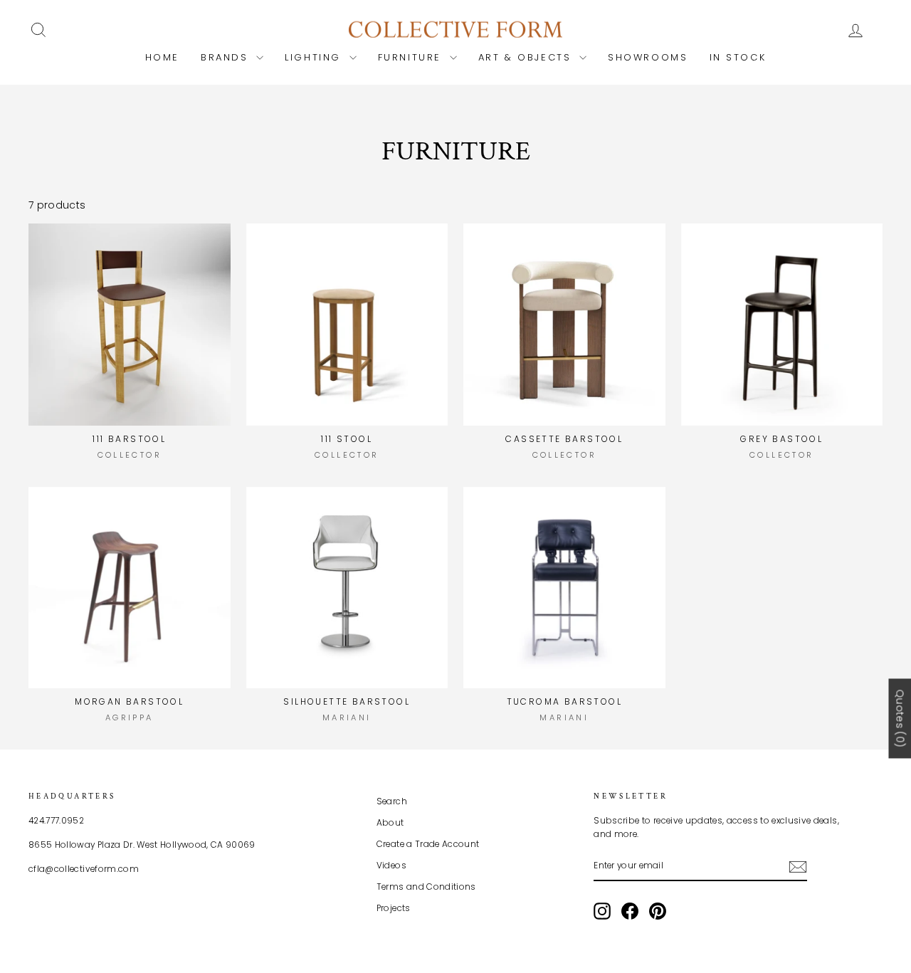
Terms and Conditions (426, 887)
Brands (227, 57)
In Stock (738, 57)
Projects (393, 908)
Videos (391, 865)
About (390, 823)
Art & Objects (527, 57)
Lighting (315, 57)
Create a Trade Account (428, 844)
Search (391, 801)
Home (162, 57)
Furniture (412, 57)
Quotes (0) (899, 718)
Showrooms (648, 57)
